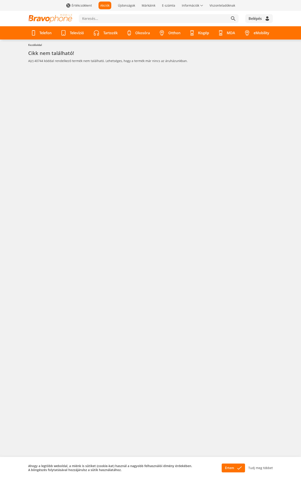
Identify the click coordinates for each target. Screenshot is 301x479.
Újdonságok (126, 5)
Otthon (174, 32)
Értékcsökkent (82, 5)
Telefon (45, 32)
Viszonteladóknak (222, 5)
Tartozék (110, 32)
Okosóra (142, 32)
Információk (190, 5)
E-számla (168, 5)
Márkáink (148, 5)
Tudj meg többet (260, 468)
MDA (231, 32)
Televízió (77, 32)
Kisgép (203, 32)
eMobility (261, 32)
